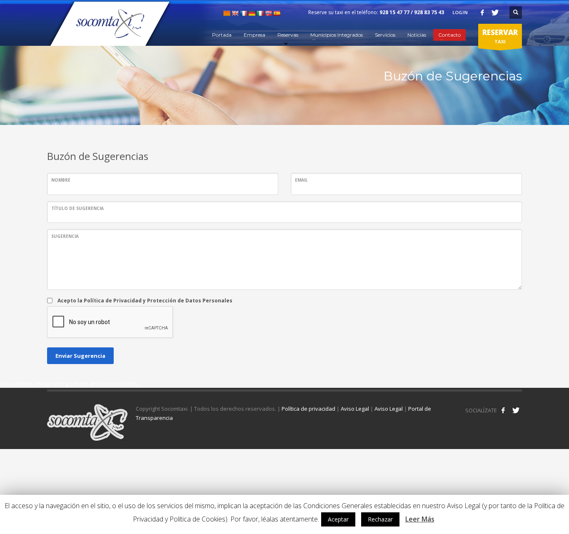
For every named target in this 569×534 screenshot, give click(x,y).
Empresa (254, 35)
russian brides (119, 383)
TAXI (500, 36)
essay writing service (61, 383)
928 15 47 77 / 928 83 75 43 (411, 12)
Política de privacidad (308, 408)
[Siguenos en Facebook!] (503, 410)
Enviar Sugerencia (80, 355)
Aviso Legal (355, 408)
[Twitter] (495, 12)
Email (301, 180)
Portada (222, 35)
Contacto (449, 35)
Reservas (287, 35)
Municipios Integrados (336, 35)
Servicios (385, 35)
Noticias (416, 35)
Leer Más (419, 519)
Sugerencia (65, 236)
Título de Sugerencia (77, 208)
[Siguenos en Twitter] (515, 410)
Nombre (60, 180)
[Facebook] (482, 12)
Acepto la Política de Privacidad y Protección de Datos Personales (144, 300)
